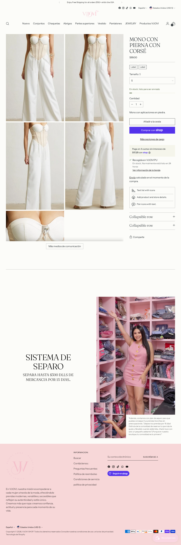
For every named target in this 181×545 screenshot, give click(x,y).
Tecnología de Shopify (15, 534)
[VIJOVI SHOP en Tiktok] (127, 8)
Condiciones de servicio (87, 479)
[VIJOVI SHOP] (90, 14)
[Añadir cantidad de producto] (140, 104)
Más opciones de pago (152, 139)
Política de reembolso (85, 474)
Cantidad (134, 98)
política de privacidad (85, 484)
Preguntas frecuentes (85, 468)
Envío (132, 177)
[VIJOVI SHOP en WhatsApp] (130, 8)
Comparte (138, 237)
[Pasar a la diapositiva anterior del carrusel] (166, 281)
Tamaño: (135, 74)
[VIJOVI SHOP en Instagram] (123, 8)
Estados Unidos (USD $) (163, 8)
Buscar (77, 458)
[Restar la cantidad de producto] (132, 104)
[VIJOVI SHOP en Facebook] (119, 8)
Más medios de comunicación (65, 246)
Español (141, 8)
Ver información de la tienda (146, 170)
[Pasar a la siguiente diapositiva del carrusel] (172, 281)
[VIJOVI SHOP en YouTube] (134, 8)
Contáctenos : (81, 463)
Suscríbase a (150, 457)
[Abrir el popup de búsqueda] (7, 23)
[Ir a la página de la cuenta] (167, 23)
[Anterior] (59, 2)
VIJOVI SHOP (27, 531)
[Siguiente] (122, 2)
